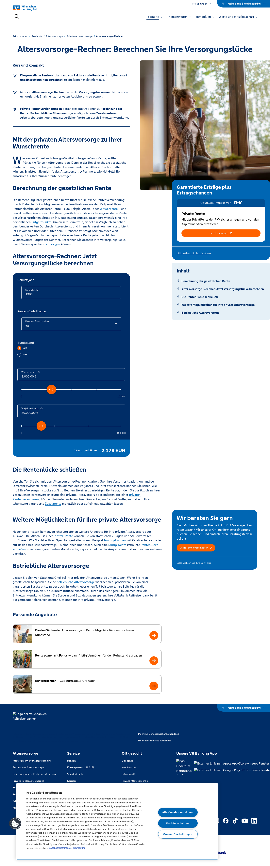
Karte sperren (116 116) (80, 767)
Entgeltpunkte (41, 222)
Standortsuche (75, 774)
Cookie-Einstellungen (177, 834)
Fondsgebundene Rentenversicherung (34, 774)
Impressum (79, 847)
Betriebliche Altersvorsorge (28, 767)
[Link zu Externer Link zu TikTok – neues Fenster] (235, 821)
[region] (117, 821)
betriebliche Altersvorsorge (76, 582)
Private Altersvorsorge (135, 780)
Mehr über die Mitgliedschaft (154, 740)
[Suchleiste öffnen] (17, 16)
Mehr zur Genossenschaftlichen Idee (158, 733)
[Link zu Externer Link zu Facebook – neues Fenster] (226, 821)
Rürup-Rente (117, 545)
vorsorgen (53, 244)
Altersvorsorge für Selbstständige (32, 760)
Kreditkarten (129, 767)
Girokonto (127, 760)
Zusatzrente (53, 503)
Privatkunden (199, 3)
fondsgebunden (115, 540)
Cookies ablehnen (178, 823)
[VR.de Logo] (30, 8)
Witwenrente (109, 209)
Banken (71, 760)
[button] (221, 233)
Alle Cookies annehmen (177, 812)
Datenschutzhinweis (60, 847)
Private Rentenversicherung (28, 780)
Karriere (71, 780)
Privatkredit (129, 774)
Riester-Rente (63, 536)
